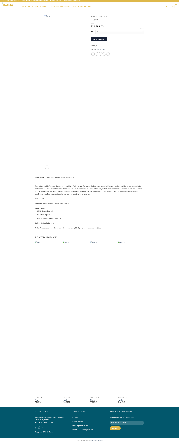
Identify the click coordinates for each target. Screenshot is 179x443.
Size (92, 31)
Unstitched (54, 6)
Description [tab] (39, 178)
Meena (92, 400)
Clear (142, 28)
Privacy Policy (77, 422)
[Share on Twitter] (96, 54)
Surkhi (65, 400)
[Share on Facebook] (93, 54)
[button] (171, 6)
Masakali (120, 400)
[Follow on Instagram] (40, 427)
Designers (43, 6)
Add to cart (99, 39)
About (30, 6)
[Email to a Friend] (100, 54)
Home (24, 6)
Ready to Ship (78, 6)
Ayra (36, 400)
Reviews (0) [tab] (70, 178)
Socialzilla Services (97, 440)
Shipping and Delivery (80, 426)
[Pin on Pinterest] (104, 54)
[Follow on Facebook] (37, 427)
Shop (36, 6)
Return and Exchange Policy (82, 430)
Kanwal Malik (103, 16)
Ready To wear (65, 6)
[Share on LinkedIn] (108, 54)
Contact (87, 6)
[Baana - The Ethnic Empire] (10, 6)
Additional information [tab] (55, 178)
